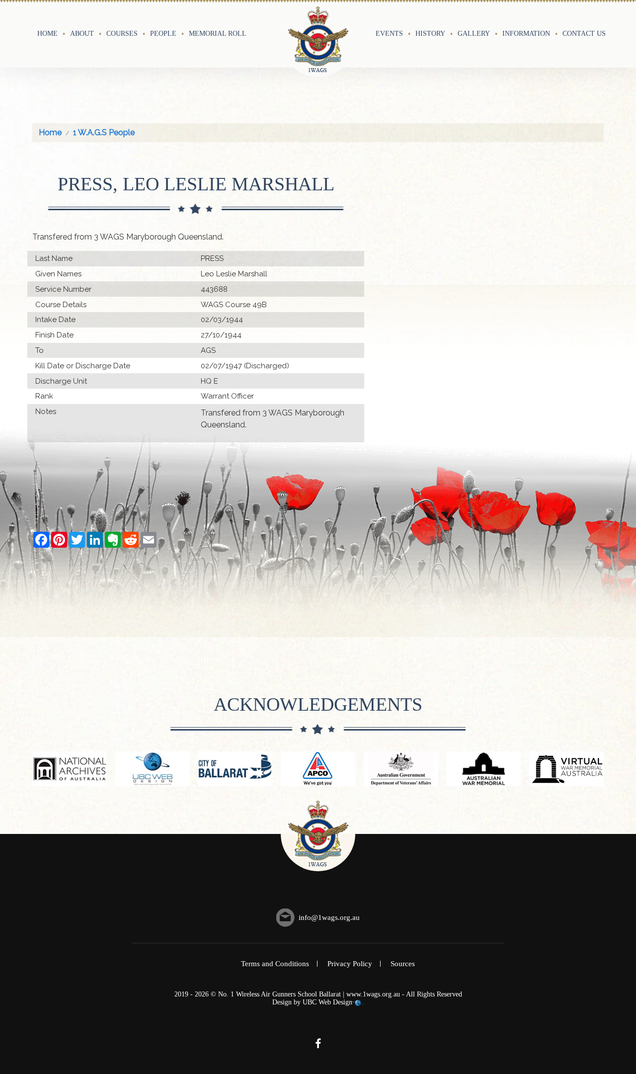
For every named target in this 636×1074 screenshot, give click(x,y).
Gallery (474, 33)
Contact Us (584, 33)
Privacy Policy (349, 964)
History (430, 33)
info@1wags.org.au (329, 917)
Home (47, 33)
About (82, 33)
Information (526, 33)
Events (389, 33)
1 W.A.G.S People (104, 132)
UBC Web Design (327, 1002)
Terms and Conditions (275, 964)
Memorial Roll (217, 33)
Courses (122, 33)
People (163, 33)
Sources (403, 964)
